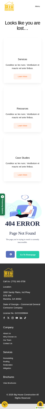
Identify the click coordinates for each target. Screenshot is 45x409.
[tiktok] (25, 318)
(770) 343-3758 (18, 281)
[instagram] (13, 318)
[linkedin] (21, 318)
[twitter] (8, 318)
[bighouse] (9, 2)
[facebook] (4, 318)
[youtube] (17, 318)
